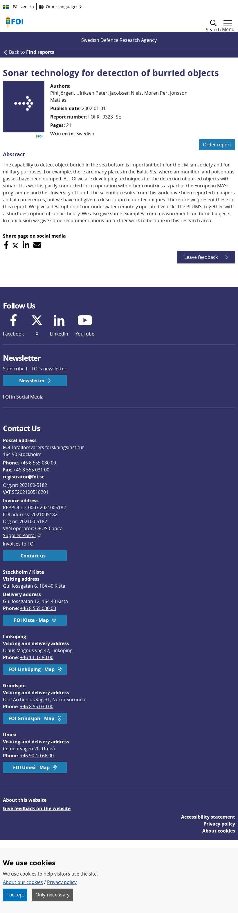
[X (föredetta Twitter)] (15, 245)
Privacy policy (219, 824)
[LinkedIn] (26, 245)
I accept (15, 895)
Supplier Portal (22, 535)
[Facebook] (6, 245)
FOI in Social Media (23, 397)
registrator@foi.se (23, 476)
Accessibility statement (208, 817)
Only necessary (52, 895)
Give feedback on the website (37, 808)
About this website (24, 800)
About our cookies (23, 882)
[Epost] (37, 245)
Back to (31, 52)
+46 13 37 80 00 (36, 657)
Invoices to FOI (19, 544)
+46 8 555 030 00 (38, 463)
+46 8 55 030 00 (36, 706)
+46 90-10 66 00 (37, 755)
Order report (217, 144)
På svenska (23, 6)
